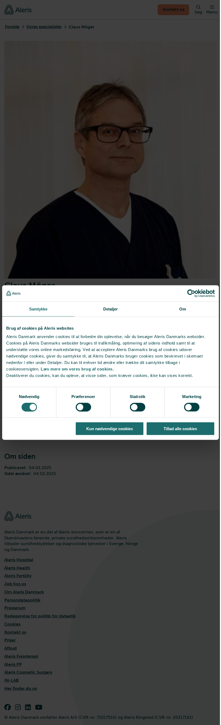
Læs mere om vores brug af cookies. (77, 369)
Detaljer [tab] (110, 308)
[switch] (83, 407)
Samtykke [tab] (38, 308)
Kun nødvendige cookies (109, 428)
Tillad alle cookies (180, 428)
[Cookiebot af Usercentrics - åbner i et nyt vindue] (191, 293)
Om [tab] (182, 308)
